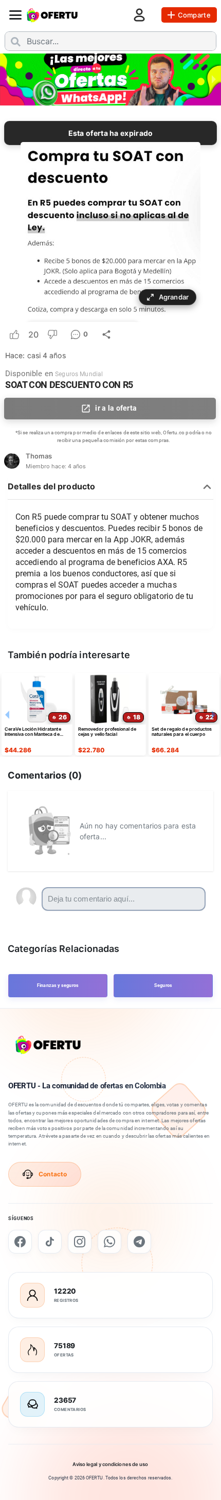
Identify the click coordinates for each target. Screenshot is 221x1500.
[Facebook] (20, 1242)
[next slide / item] (214, 78)
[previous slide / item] (7, 78)
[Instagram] (79, 1242)
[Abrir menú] (15, 15)
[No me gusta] (52, 334)
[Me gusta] (14, 334)
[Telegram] (139, 1242)
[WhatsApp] (109, 1242)
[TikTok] (50, 1242)
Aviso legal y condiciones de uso (110, 1464)
